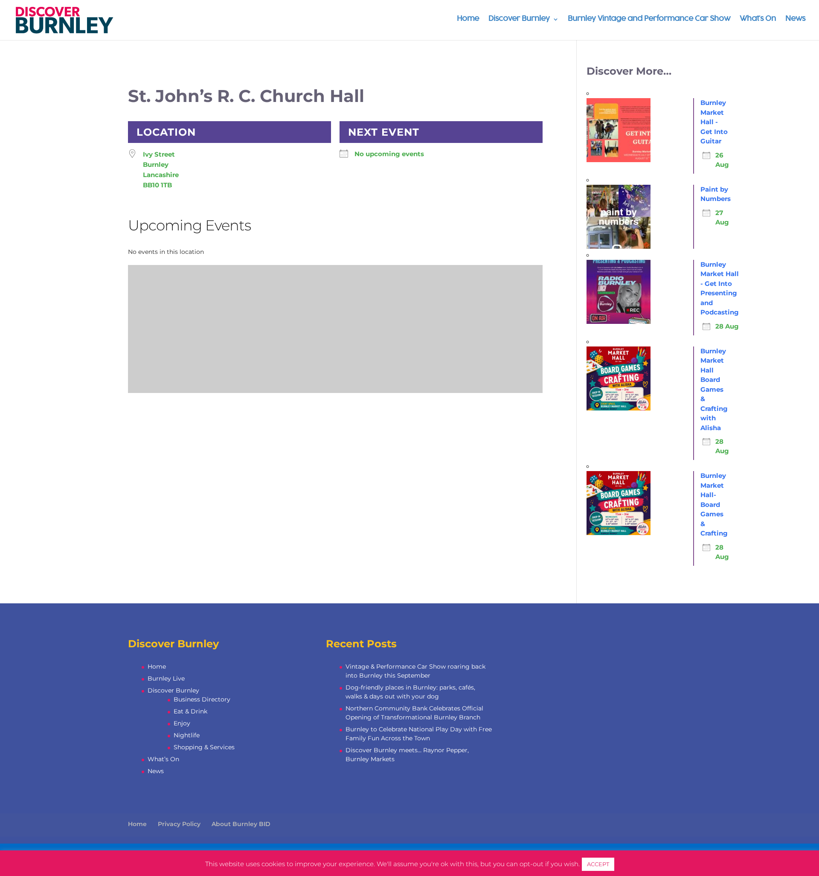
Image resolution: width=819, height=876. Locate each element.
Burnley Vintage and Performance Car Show (649, 19)
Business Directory (202, 699)
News (795, 19)
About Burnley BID (241, 824)
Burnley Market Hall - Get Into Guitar (714, 122)
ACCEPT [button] (598, 864)
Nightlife (187, 735)
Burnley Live (166, 678)
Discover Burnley (519, 19)
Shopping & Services (204, 747)
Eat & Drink (190, 711)
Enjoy (182, 723)
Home (468, 19)
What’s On (758, 19)
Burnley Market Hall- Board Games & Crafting (714, 504)
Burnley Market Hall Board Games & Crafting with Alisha (714, 389)
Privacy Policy (179, 824)
